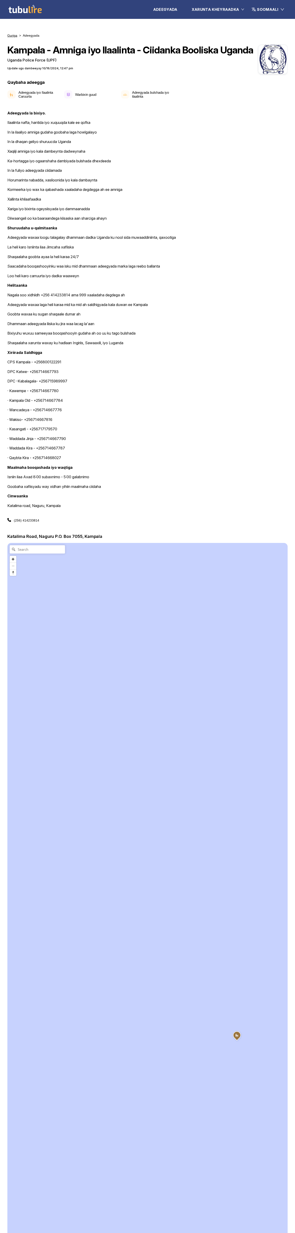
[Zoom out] (13, 566)
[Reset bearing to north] (13, 572)
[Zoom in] (13, 559)
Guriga (12, 35)
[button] (268, 9)
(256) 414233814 (26, 520)
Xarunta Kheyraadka (215, 9)
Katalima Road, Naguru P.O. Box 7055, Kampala (54, 536)
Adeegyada (165, 9)
